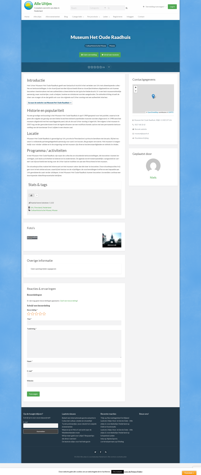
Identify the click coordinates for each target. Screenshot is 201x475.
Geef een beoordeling (68, 301)
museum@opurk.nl (142, 134)
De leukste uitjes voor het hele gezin (76, 441)
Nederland (47, 207)
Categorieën (77, 17)
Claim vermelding (90, 55)
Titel (29, 319)
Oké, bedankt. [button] (117, 472)
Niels (153, 177)
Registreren (117, 17)
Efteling (120, 441)
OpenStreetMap (153, 112)
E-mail (30, 371)
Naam (30, 361)
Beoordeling (32, 310)
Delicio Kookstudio (108, 427)
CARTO (170, 112)
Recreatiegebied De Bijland (118, 418)
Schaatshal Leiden (107, 435)
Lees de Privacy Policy (133, 472)
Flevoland (38, 207)
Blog (66, 17)
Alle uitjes (37, 17)
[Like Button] (31, 195)
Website (30, 381)
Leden (105, 17)
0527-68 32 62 (140, 125)
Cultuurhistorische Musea (96, 46)
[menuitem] (154, 6)
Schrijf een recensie (111, 55)
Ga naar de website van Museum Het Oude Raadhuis (48, 103)
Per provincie (92, 17)
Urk (32, 207)
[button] (153, 96)
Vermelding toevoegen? (154, 7)
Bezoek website (141, 129)
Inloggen (130, 17)
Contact (141, 17)
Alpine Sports (112, 438)
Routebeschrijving (142, 138)
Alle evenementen (53, 17)
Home (26, 17)
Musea (112, 46)
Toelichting (32, 329)
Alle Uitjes (43, 3)
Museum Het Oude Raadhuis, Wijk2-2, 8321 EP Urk (153, 120)
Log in (172, 7)
